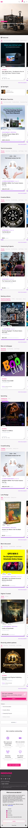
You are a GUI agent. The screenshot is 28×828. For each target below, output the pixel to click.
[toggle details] (24, 80)
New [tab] (9, 398)
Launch (13, 698)
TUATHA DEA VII (6, 232)
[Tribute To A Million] (13, 414)
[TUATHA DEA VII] (13, 215)
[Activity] (22, 1)
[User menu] (24, 2)
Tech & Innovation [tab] (7, 40)
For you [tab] (2, 151)
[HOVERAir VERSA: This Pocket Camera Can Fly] (13, 166)
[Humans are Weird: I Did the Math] (13, 513)
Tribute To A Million (7, 430)
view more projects (22, 82)
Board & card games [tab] (5, 298)
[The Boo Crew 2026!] (13, 364)
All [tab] (1, 40)
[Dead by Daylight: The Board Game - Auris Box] (13, 314)
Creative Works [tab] (15, 40)
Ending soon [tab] (15, 448)
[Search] (19, 2)
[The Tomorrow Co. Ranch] (13, 264)
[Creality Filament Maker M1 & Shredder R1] (13, 117)
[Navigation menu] (26, 1)
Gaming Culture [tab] (23, 40)
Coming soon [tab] (4, 398)
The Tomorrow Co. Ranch (9, 281)
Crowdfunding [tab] (14, 151)
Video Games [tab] (19, 298)
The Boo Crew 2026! (7, 381)
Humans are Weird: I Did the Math (11, 529)
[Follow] (3, 376)
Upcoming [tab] (8, 151)
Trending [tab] (3, 448)
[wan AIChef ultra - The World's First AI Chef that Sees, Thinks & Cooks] (13, 55)
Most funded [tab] (9, 448)
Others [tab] (24, 298)
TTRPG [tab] (13, 298)
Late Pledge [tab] (21, 151)
